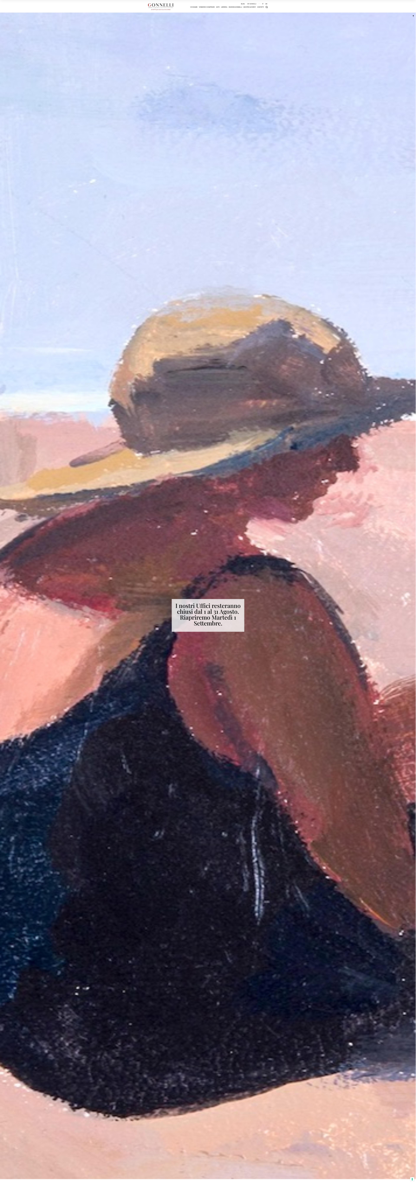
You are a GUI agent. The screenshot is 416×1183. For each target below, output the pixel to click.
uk (266, 4)
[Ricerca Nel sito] (266, 7)
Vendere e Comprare (207, 7)
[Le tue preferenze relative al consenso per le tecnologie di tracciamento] (412, 1179)
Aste (218, 7)
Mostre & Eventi (249, 7)
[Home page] (161, 6)
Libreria (224, 7)
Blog (243, 4)
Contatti (260, 7)
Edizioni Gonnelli (235, 7)
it (262, 4)
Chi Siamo (193, 7)
